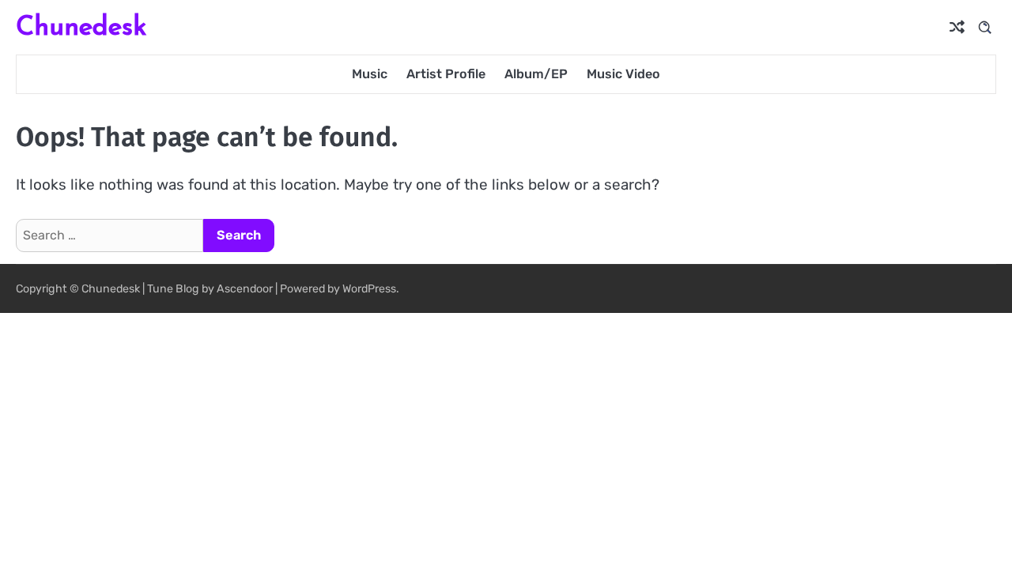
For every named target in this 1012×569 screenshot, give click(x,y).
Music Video (623, 73)
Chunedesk (81, 26)
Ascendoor (245, 289)
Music (369, 73)
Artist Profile (445, 73)
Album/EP (536, 73)
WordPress (369, 289)
